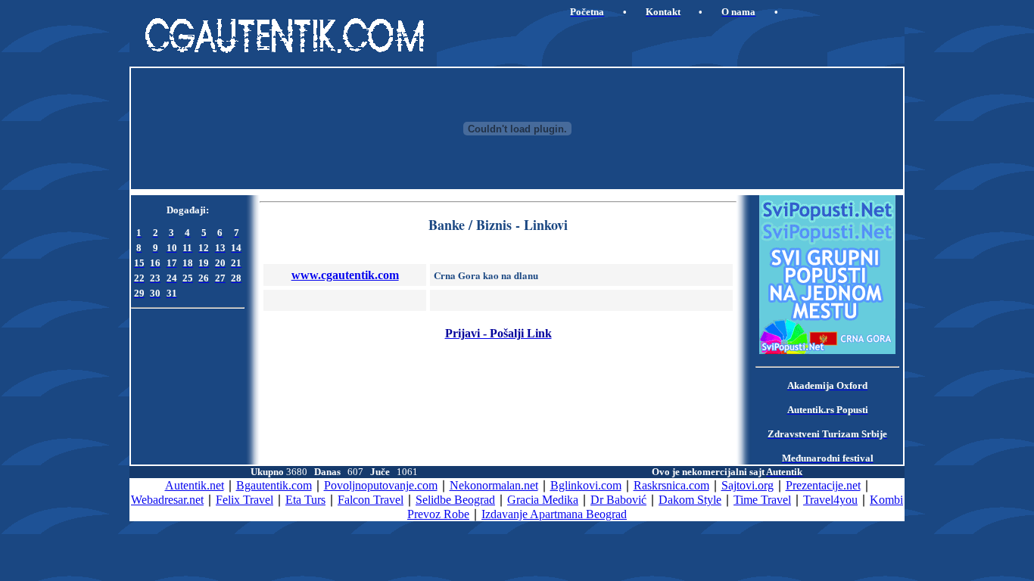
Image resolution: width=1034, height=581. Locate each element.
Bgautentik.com (274, 485)
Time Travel (762, 499)
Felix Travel (244, 499)
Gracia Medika (542, 499)
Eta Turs (305, 499)
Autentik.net (194, 485)
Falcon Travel (370, 499)
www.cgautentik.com (345, 275)
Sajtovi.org (747, 485)
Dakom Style (690, 499)
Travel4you (830, 499)
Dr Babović (618, 499)
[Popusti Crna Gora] (827, 349)
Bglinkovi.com (585, 485)
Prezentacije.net (823, 485)
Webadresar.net (167, 499)
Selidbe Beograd (455, 499)
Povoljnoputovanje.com (381, 485)
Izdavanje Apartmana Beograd (554, 514)
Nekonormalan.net (494, 485)
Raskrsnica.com (671, 485)
